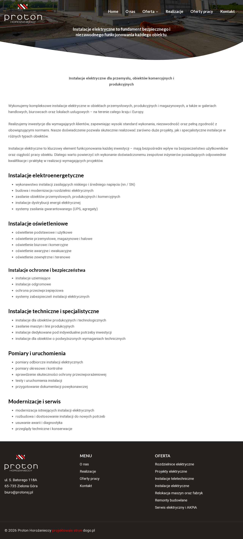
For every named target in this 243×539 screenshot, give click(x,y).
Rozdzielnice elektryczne (174, 464)
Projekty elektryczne (171, 471)
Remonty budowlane (171, 500)
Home (113, 11)
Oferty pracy (201, 11)
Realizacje (174, 11)
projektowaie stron (67, 530)
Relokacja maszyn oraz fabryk (179, 493)
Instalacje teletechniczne (174, 478)
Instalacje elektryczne (172, 486)
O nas (130, 11)
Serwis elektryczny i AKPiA (176, 507)
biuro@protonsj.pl (19, 492)
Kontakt (227, 11)
